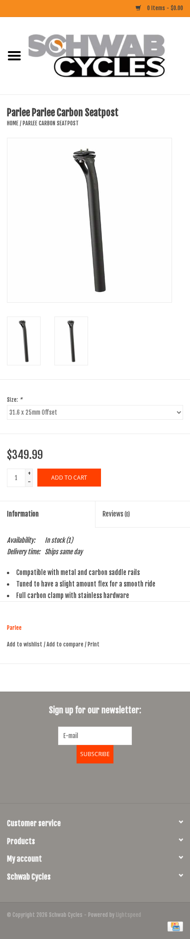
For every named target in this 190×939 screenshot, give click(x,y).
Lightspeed (128, 914)
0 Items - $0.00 (164, 8)
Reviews (116, 514)
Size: (14, 399)
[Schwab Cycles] (109, 55)
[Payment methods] (173, 926)
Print (94, 644)
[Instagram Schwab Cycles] (119, 782)
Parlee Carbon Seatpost (51, 123)
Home (12, 123)
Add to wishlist (24, 644)
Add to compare (66, 644)
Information (23, 514)
